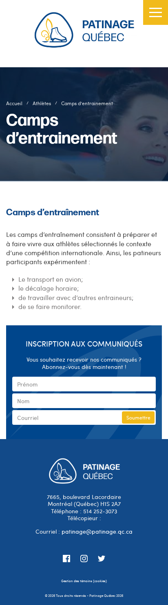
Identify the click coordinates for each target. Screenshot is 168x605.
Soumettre (138, 417)
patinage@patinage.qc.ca (97, 531)
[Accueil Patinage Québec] (84, 33)
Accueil (14, 103)
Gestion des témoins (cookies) (84, 581)
